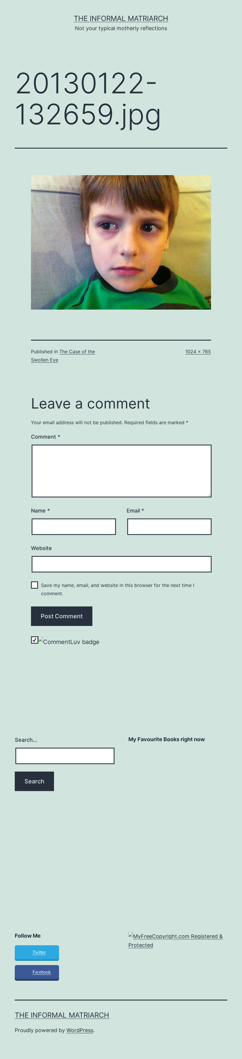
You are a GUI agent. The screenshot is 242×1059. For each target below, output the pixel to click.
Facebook (41, 972)
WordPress (79, 1030)
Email (135, 510)
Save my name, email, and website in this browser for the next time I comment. (117, 589)
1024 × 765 (198, 351)
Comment (45, 437)
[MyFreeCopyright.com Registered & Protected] (177, 940)
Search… (26, 740)
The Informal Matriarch (121, 18)
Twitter (39, 952)
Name (40, 510)
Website (41, 548)
